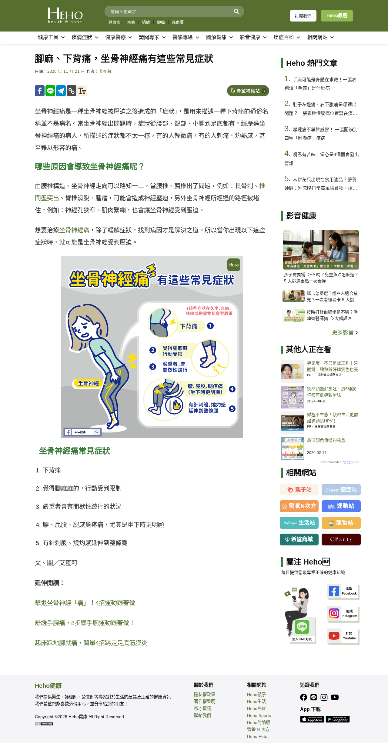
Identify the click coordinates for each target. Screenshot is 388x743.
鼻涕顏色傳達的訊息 (326, 440)
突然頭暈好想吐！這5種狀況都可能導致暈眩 (331, 392)
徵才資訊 (202, 708)
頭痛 (161, 22)
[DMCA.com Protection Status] (44, 723)
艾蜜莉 (105, 71)
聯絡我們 (202, 715)
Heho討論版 (258, 722)
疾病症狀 (82, 37)
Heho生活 (256, 701)
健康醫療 (115, 37)
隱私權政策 (204, 694)
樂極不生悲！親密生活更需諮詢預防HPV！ (332, 417)
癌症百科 (283, 37)
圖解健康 (216, 37)
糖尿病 (114, 22)
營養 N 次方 (258, 729)
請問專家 (149, 37)
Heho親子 (256, 694)
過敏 (146, 22)
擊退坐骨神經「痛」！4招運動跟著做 (85, 603)
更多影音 (343, 332)
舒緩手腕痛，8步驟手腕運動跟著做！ (85, 623)
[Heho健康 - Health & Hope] (65, 15)
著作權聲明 (204, 701)
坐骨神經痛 (74, 230)
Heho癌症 (256, 708)
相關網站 (317, 37)
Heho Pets (257, 736)
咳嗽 (131, 22)
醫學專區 (182, 37)
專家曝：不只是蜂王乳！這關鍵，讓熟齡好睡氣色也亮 (332, 366)
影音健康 (250, 37)
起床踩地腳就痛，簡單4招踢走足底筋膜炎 (91, 643)
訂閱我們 (303, 15)
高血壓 (178, 22)
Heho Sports (259, 715)
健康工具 (48, 37)
